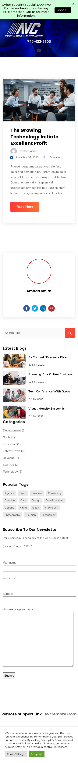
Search (70, 333)
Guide (6, 437)
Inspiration (9, 444)
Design (36, 500)
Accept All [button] (36, 754)
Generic (9, 507)
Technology (10, 472)
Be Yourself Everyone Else (47, 357)
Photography (12, 515)
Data (23, 500)
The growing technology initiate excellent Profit (34, 137)
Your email (9, 578)
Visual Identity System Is (46, 409)
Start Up (8, 465)
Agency (9, 493)
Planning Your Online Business (50, 374)
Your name (9, 562)
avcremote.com (60, 714)
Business (37, 493)
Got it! (63, 10)
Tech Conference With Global (50, 391)
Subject (8, 594)
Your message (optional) (19, 609)
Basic (23, 493)
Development (12, 430)
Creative (10, 500)
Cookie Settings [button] (15, 754)
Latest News (11, 451)
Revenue (9, 458)
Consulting (54, 493)
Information (51, 507)
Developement (55, 500)
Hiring (23, 507)
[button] (39, 50)
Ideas (35, 507)
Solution (31, 515)
